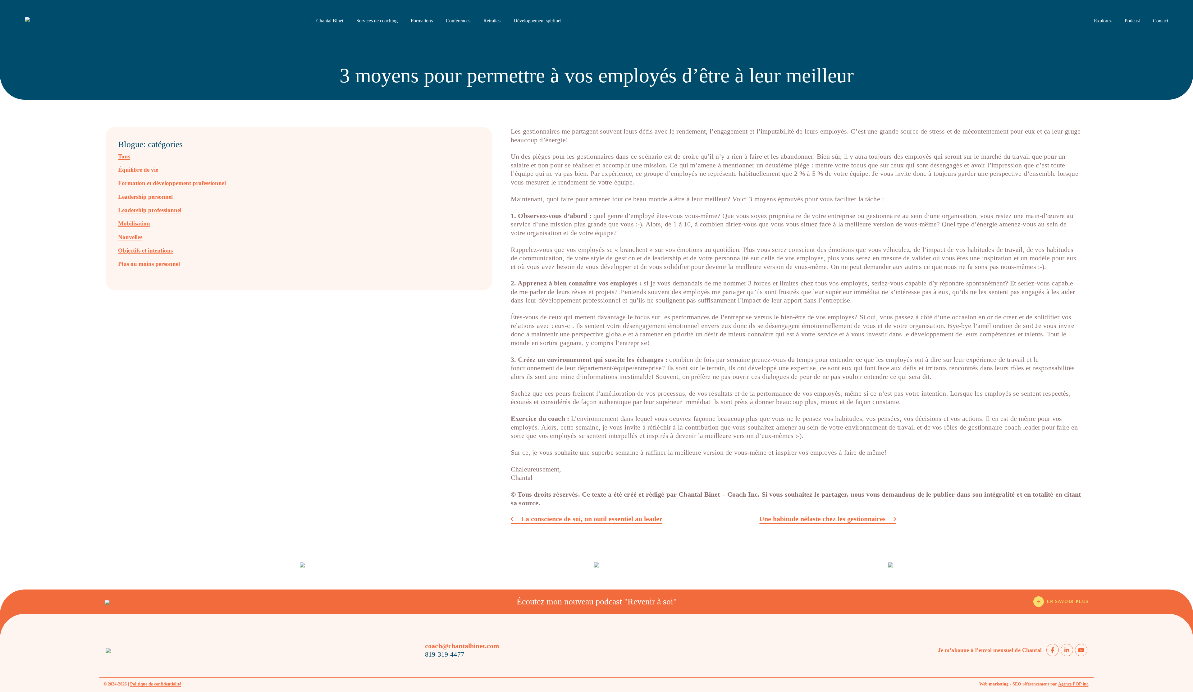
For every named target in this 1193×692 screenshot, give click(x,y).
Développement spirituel (537, 20)
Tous (124, 156)
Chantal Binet (329, 20)
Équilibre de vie (138, 169)
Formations (422, 20)
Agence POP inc (1073, 684)
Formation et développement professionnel (172, 183)
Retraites (492, 20)
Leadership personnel (145, 196)
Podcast (1132, 20)
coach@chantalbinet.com (462, 646)
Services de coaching (377, 20)
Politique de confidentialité (155, 684)
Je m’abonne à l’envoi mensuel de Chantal (990, 650)
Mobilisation (134, 223)
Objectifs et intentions (145, 250)
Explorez (1103, 20)
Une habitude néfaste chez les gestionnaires (822, 519)
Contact (1160, 20)
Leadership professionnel (149, 210)
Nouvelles (130, 237)
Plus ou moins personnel (149, 264)
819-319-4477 (444, 654)
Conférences (458, 20)
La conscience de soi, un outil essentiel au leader (591, 519)
